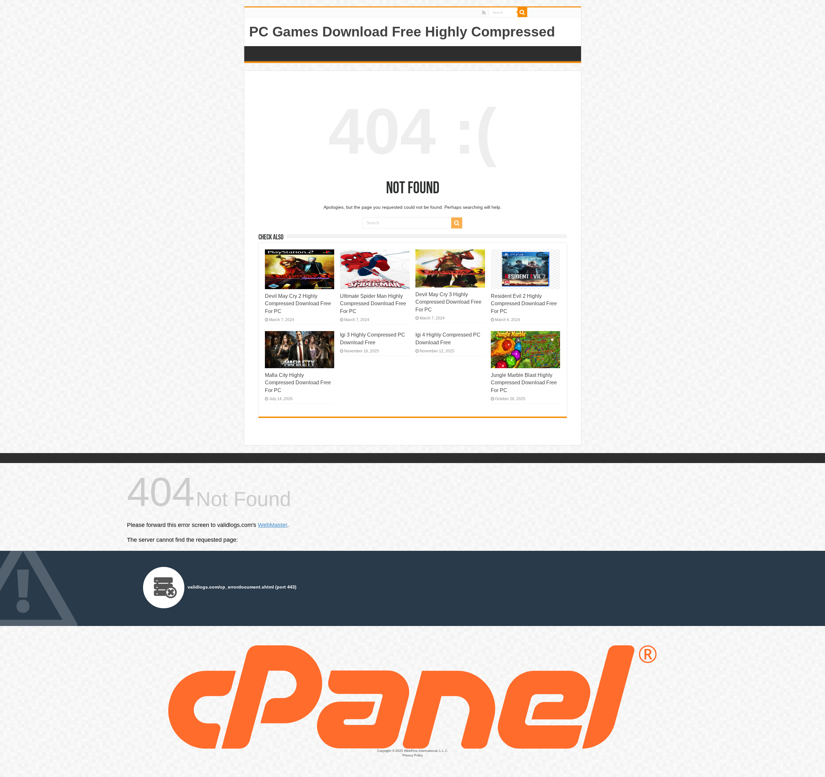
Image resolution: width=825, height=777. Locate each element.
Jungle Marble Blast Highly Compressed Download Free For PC (524, 382)
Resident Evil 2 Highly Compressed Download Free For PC (524, 303)
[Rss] (483, 12)
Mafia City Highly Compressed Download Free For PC (298, 382)
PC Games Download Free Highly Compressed (402, 31)
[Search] (522, 12)
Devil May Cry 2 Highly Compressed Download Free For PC (298, 303)
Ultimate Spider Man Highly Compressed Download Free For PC (373, 303)
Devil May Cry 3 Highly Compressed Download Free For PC (448, 301)
